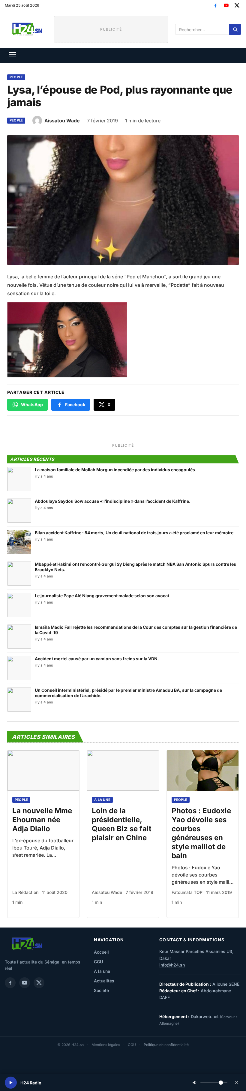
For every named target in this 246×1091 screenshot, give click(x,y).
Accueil (101, 952)
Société (101, 990)
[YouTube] (226, 5)
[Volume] (210, 1082)
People (16, 77)
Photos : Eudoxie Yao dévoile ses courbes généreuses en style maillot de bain (201, 833)
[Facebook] (215, 5)
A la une (102, 800)
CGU (98, 961)
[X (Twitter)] (237, 5)
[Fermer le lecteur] (236, 1082)
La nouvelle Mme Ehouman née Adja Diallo (42, 819)
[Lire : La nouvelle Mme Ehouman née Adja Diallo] (43, 770)
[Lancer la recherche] (235, 29)
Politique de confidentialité (166, 1044)
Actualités (104, 980)
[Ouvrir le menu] (12, 54)
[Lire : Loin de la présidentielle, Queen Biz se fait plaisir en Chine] (123, 770)
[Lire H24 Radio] (11, 1083)
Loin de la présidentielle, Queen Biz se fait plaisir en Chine (122, 824)
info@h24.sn (172, 964)
